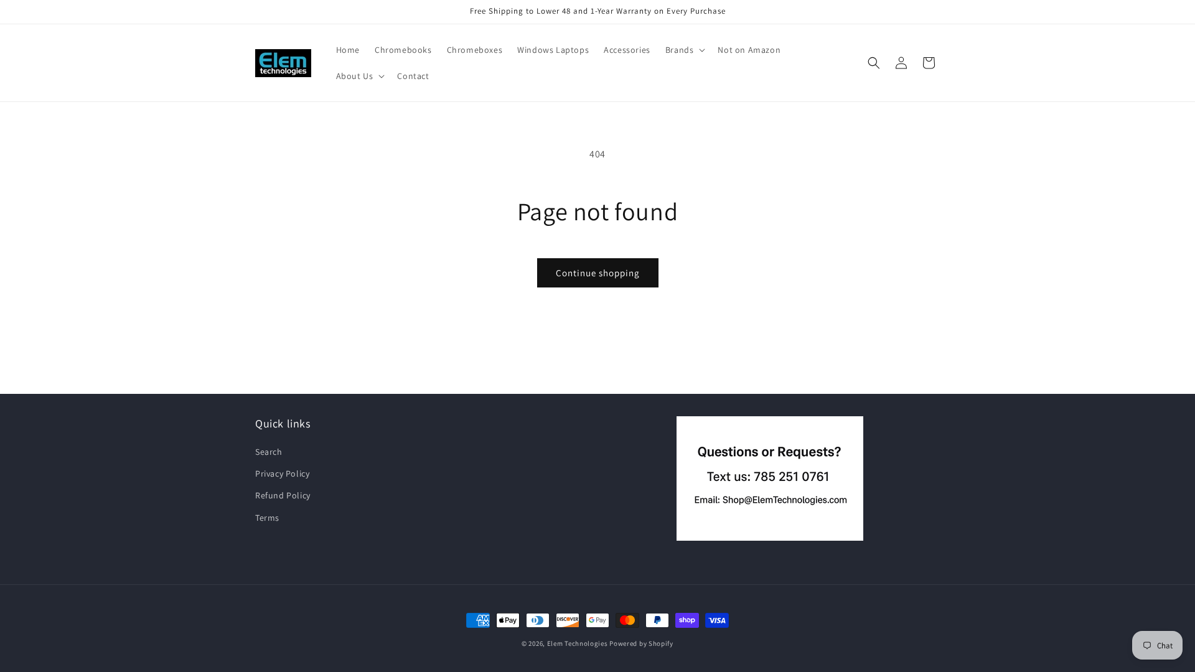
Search (269, 451)
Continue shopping (598, 273)
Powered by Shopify (641, 643)
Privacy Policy (282, 473)
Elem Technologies (577, 643)
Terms (267, 517)
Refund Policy (283, 495)
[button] (684, 50)
